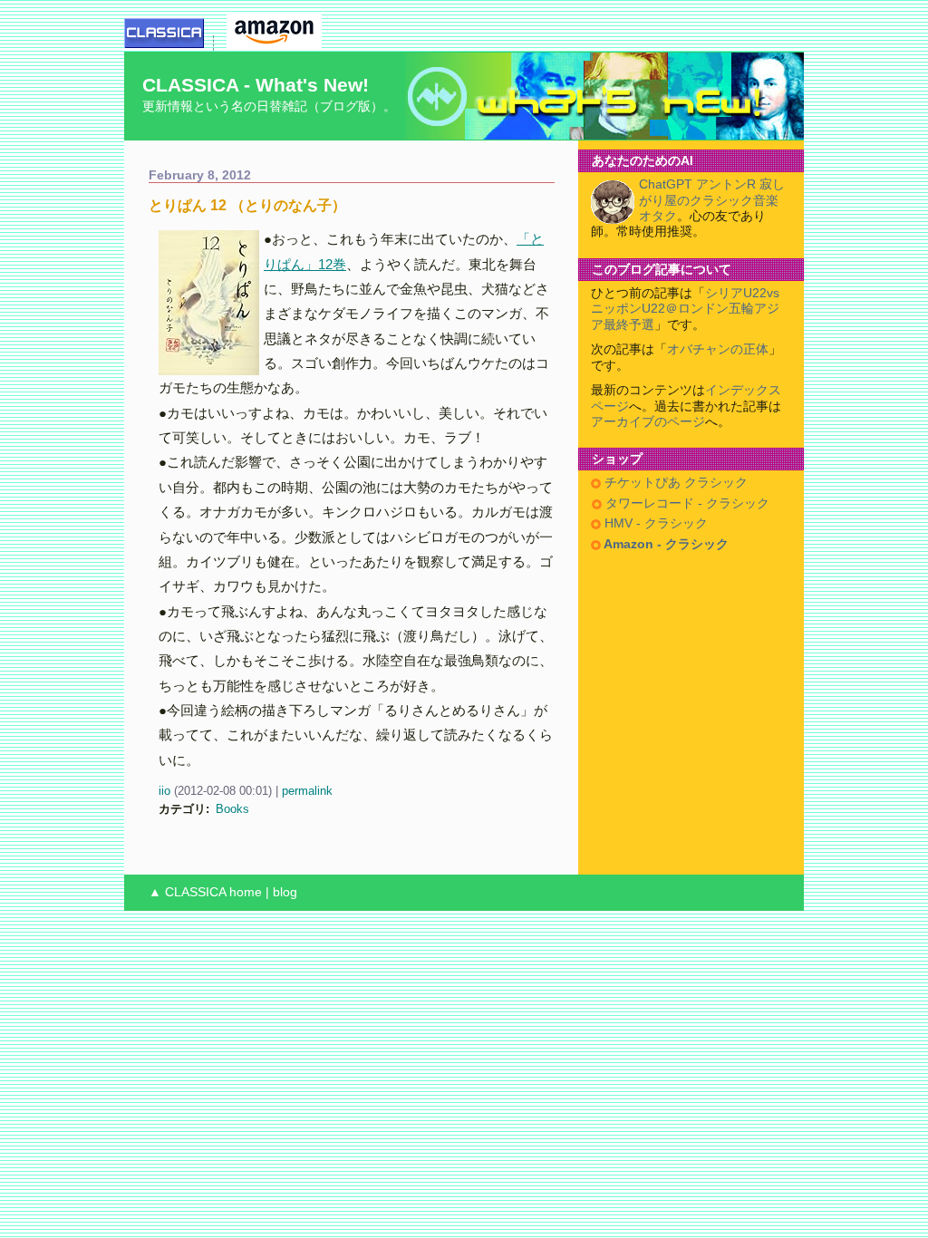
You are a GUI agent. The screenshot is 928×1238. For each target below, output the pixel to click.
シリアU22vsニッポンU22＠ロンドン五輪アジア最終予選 (685, 309)
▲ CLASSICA (187, 892)
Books (232, 809)
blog (285, 892)
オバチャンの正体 (717, 349)
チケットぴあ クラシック (674, 482)
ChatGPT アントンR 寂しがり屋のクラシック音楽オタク (712, 200)
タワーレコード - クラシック (685, 503)
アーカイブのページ (648, 422)
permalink (307, 791)
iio (164, 791)
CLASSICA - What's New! (255, 84)
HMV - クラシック (654, 523)
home (245, 892)
